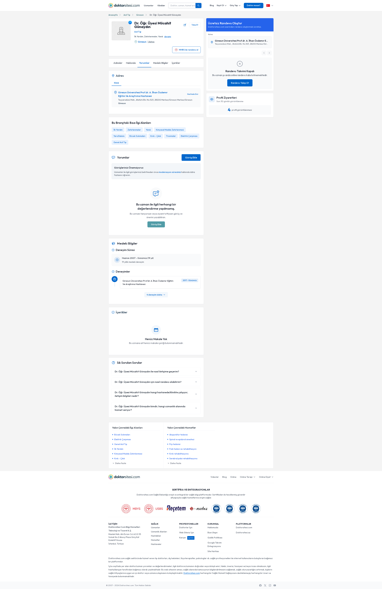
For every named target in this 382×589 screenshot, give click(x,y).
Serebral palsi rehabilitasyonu (183, 458)
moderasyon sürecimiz (170, 172)
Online (233, 477)
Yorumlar (144, 62)
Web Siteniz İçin (186, 532)
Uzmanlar (148, 5)
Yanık (148, 129)
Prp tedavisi (174, 444)
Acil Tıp (127, 15)
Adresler (117, 62)
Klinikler (161, 5)
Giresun (140, 15)
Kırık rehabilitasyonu (179, 453)
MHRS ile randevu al (188, 49)
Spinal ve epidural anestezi (181, 439)
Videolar (215, 477)
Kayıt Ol (220, 5)
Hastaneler (156, 544)
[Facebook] (260, 585)
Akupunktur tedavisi (178, 434)
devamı (167, 36)
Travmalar (171, 136)
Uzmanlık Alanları (159, 531)
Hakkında (131, 62)
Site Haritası (213, 551)
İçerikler (176, 62)
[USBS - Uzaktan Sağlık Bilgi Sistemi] (153, 508)
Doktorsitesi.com (244, 527)
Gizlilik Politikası (215, 537)
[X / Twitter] (265, 585)
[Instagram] (270, 585)
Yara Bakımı (119, 136)
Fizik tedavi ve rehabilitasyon (183, 449)
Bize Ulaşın (213, 532)
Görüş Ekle (191, 157)
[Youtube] (275, 585)
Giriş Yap (234, 5)
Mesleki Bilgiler (160, 62)
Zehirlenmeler (134, 129)
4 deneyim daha (154, 294)
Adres (210, 34)
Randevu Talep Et (240, 82)
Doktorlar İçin (185, 527)
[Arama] (198, 5)
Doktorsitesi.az (243, 532)
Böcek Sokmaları (137, 136)
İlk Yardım (118, 129)
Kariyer (186, 537)
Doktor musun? (253, 5)
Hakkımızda (213, 527)
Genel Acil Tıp (120, 142)
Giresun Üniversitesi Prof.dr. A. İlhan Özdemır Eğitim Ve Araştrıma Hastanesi (143, 94)
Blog (212, 5)
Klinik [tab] (116, 83)
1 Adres (151, 41)
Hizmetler (155, 540)
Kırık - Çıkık (155, 136)
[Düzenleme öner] (185, 24)
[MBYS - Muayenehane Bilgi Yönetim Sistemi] (130, 508)
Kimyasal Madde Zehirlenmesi (170, 129)
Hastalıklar (156, 535)
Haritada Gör (192, 94)
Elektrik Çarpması (189, 136)
